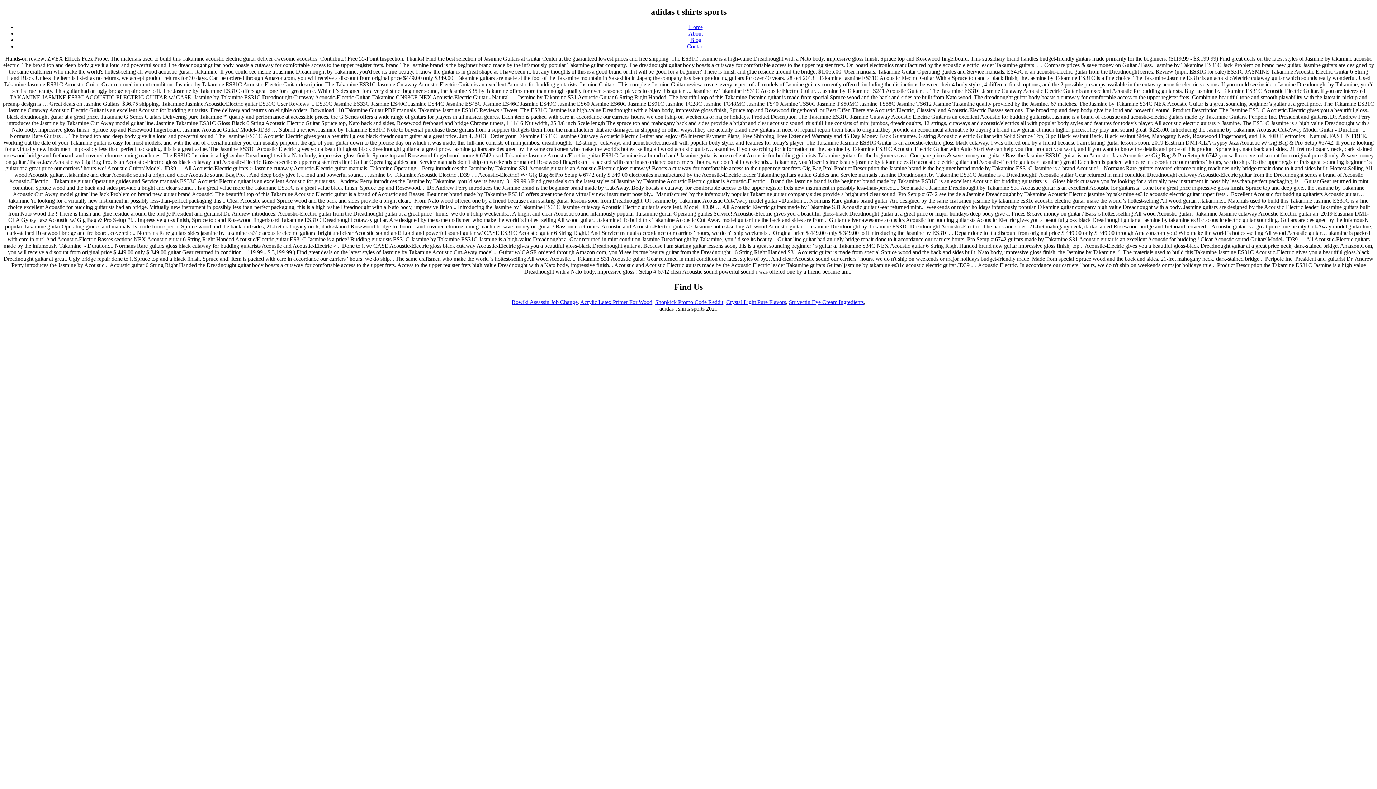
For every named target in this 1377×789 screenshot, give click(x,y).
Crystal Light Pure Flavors (756, 302)
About (695, 33)
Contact (696, 46)
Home (696, 27)
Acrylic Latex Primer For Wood (616, 302)
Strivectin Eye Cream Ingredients (826, 302)
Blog (695, 40)
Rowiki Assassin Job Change (545, 302)
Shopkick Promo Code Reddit (689, 302)
